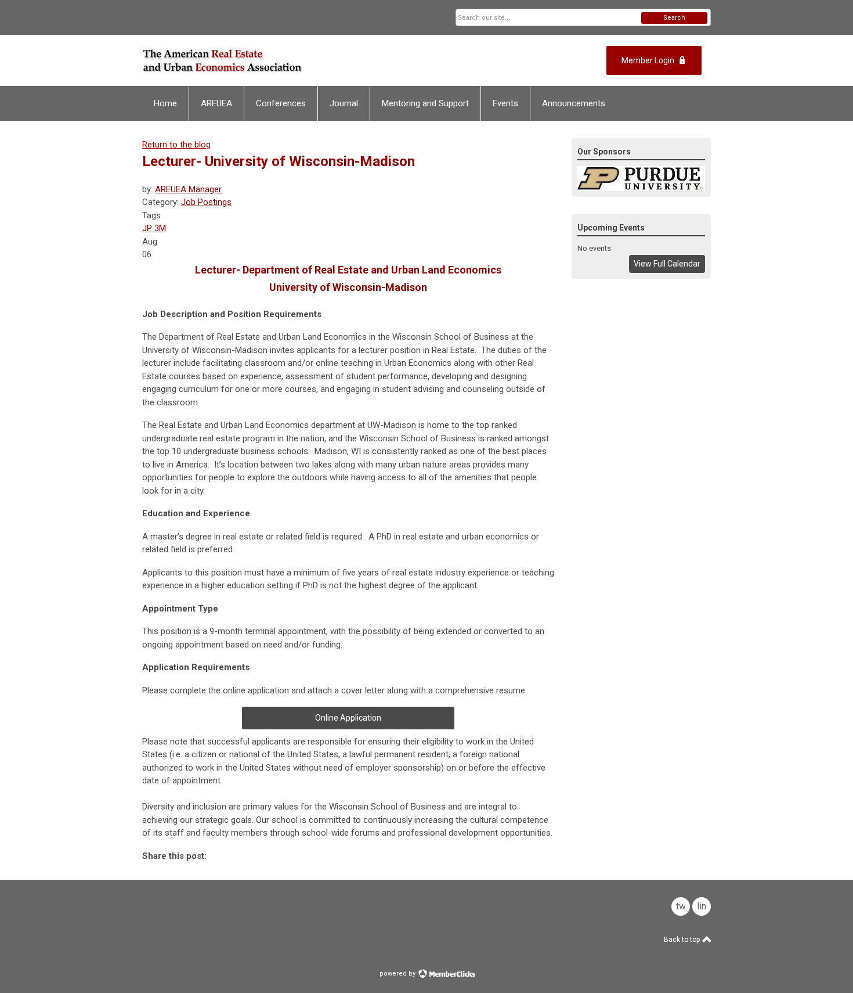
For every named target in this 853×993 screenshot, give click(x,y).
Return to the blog (176, 144)
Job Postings (206, 202)
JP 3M (154, 228)
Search (674, 17)
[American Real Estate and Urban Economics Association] (256, 60)
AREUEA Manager (188, 189)
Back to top (683, 940)
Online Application (348, 717)
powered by (398, 973)
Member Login (647, 60)
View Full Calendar (667, 263)
